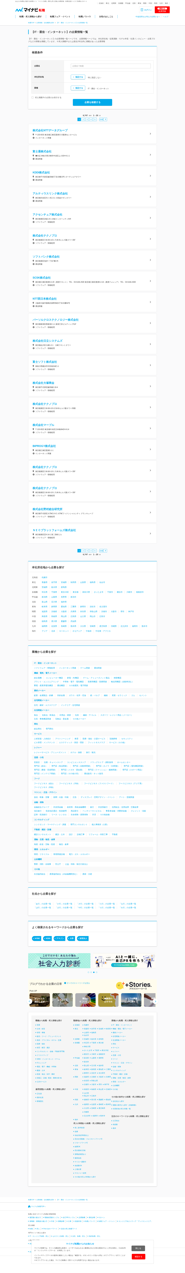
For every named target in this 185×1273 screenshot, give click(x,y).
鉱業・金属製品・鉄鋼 (43, 695)
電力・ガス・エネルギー (79, 854)
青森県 (44, 582)
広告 (75, 797)
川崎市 (129, 592)
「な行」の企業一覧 (127, 904)
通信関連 (98, 668)
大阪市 (114, 611)
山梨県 (54, 597)
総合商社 (38, 729)
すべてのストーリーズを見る (78, 983)
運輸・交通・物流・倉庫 (44, 839)
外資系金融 (58, 807)
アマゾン (60, 938)
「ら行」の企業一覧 (106, 907)
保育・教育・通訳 (43, 1048)
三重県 (73, 606)
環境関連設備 (59, 854)
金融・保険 (39, 802)
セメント (143, 695)
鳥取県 (44, 616)
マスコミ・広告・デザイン (45, 792)
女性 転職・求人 (78, 1236)
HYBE (37, 938)
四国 (155, 3)
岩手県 (54, 582)
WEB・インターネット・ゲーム (48, 1059)
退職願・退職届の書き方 (38, 1221)
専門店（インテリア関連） (45, 773)
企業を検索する (93, 102)
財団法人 (83, 938)
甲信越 (127, 3)
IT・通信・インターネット (45, 663)
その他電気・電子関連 (78, 685)
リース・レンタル (59, 814)
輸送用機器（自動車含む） (122, 682)
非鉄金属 (61, 695)
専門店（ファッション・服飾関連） (103, 770)
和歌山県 (93, 611)
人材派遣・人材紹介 (42, 739)
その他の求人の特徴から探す (85, 1177)
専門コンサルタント (78, 824)
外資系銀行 (103, 807)
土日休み (116, 1121)
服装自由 (78, 1158)
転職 (31, 1229)
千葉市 (110, 592)
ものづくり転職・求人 (60, 1236)
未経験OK (78, 1166)
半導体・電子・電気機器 (73, 682)
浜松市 (92, 606)
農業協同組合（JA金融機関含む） (64, 874)
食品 (36, 715)
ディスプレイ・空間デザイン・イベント (98, 797)
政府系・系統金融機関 (76, 807)
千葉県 (54, 592)
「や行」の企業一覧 (85, 907)
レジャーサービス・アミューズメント (50, 752)
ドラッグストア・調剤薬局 (101, 762)
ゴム (133, 695)
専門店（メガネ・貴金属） (72, 770)
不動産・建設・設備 (42, 829)
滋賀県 (44, 611)
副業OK (77, 1147)
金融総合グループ (41, 807)
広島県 (73, 616)
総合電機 (38, 678)
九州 (161, 3)
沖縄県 (114, 626)
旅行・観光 (90, 752)
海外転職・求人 (94, 1236)
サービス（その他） (117, 742)
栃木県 (54, 587)
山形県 (83, 582)
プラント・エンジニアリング (46, 682)
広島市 (102, 616)
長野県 (64, 597)
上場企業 (78, 1169)
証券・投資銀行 (40, 814)
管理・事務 (41, 1033)
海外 (166, 3)
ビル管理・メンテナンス (44, 742)
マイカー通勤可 (80, 1162)
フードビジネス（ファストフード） (99, 783)
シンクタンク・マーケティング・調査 (50, 824)
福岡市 (135, 626)
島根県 (54, 616)
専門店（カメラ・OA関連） (107, 766)
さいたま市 (98, 592)
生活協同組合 (39, 874)
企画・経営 (41, 1029)
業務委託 (40, 1101)
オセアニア (77, 631)
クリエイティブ (42, 1055)
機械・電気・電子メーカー (45, 673)
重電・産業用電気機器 (43, 685)
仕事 (69, 1221)
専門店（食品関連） (60, 766)
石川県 (54, 602)
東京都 (75, 592)
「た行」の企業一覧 (106, 904)
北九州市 (124, 626)
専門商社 (49, 729)
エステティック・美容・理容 (71, 742)
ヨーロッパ (64, 631)
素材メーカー (40, 690)
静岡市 (83, 606)
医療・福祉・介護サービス (94, 739)
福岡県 (44, 626)
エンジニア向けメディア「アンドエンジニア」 (136, 1221)
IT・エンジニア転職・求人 (39, 1236)
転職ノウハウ (85, 16)
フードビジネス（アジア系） (131, 783)
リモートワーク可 (81, 1143)
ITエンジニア (41, 1063)
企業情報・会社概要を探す (45, 22)
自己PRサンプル (69, 1217)
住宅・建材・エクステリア (45, 705)
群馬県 (64, 587)
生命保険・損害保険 (79, 814)
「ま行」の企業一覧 (63, 907)
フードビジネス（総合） (44, 783)
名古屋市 (103, 606)
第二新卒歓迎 (80, 1128)
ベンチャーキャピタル (92, 811)
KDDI (48, 938)
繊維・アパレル (89, 715)
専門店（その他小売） (70, 773)
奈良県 (83, 611)
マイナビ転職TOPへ (38, 1206)
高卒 (114, 1128)
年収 (52, 1221)
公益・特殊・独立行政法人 (76, 864)
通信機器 (61, 685)
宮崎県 (92, 626)
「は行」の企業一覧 (42, 907)
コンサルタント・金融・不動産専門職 (50, 1051)
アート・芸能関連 (126, 797)
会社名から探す (118, 1101)
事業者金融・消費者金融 (116, 811)
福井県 (64, 602)
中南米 (89, 631)
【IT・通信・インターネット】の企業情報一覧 (72, 22)
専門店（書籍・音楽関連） (45, 770)
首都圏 (120, 3)
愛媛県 (64, 621)
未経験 (115, 1124)
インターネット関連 (67, 668)
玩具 (77, 715)
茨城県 (44, 587)
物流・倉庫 (64, 844)
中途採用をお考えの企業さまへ (148, 17)
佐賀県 (54, 626)
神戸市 (131, 611)
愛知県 (64, 606)
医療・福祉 (41, 1044)
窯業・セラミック (119, 695)
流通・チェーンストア (53, 762)
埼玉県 (44, 592)
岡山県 (64, 616)
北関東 (113, 3)
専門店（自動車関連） (82, 766)
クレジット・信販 (138, 811)
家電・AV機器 (73, 678)
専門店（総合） (40, 766)
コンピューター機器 (54, 678)
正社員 (39, 1094)
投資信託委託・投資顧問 (56, 811)
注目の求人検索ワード (69, 1229)
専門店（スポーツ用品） (132, 770)
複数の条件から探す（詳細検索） (125, 1105)
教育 (76, 739)
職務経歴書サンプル (52, 1217)
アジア (44, 631)
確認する (138, 1256)
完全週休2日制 (80, 1150)
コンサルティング (41, 819)
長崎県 (64, 626)
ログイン (148, 10)
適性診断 (92, 1217)
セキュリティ (127, 739)
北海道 (101, 3)
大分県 (83, 626)
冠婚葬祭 (113, 739)
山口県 (83, 616)
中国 (150, 3)
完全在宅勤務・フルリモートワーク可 (88, 1139)
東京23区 (65, 592)
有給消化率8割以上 (82, 1135)
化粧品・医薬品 (48, 715)
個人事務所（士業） (100, 824)
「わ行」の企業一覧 (127, 907)
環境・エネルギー (41, 849)
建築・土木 (41, 1070)
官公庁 (58, 864)
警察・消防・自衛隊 (42, 864)
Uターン (102, 1217)
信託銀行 (38, 811)
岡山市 (92, 616)
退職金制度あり (80, 1154)
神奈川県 (86, 592)
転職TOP (31, 22)
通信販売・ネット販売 (93, 773)
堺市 (122, 611)
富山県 (44, 602)
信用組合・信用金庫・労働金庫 (125, 807)
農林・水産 (87, 874)
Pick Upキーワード (50, 1229)
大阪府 (64, 611)
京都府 (54, 611)
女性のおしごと (106, 16)
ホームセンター (123, 762)
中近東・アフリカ (103, 631)
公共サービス (42, 1082)
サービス (38, 734)
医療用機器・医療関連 (97, 682)
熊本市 (144, 626)
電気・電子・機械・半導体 (46, 1067)
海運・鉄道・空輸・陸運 (44, 844)
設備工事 (81, 834)
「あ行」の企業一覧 (42, 904)
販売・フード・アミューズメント (49, 1036)
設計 (71, 834)
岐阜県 (44, 606)
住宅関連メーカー (41, 700)
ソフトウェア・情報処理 (44, 668)
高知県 (73, 621)
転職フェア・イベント (60, 16)
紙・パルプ (95, 695)
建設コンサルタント (42, 834)
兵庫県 (73, 611)
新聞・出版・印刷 (61, 797)
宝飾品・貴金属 (62, 719)
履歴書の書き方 (35, 1217)
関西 (144, 3)
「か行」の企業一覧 (63, 904)
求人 (38, 1229)
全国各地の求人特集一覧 (122, 1109)
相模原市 (140, 592)
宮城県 (64, 582)
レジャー (38, 747)
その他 (37, 869)
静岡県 (54, 606)
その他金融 (105, 814)
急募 (76, 1131)
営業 (38, 1025)
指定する (79, 77)
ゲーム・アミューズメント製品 (96, 678)
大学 (72, 938)
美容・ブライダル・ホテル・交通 (49, 1040)
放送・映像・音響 (41, 797)
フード (37, 778)
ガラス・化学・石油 (77, 695)
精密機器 (117, 678)
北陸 (134, 3)
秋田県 (73, 582)
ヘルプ (165, 17)
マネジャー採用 (80, 1173)
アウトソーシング (62, 739)
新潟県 (44, 597)
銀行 (92, 807)
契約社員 (40, 1097)
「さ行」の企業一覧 (85, 904)
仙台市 (102, 582)
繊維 (106, 695)
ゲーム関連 (85, 668)
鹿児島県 (103, 626)
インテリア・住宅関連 (70, 705)
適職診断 (61, 1221)
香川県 (54, 621)
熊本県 (73, 626)
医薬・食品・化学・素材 (46, 1074)
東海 (139, 3)
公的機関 (38, 859)
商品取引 (74, 811)
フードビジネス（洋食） (69, 783)
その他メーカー (79, 719)
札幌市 (44, 577)
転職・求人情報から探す (31, 16)
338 (101, 119)
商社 (36, 724)
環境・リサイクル (41, 854)
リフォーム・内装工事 (98, 834)
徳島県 (44, 621)
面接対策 (78, 1221)
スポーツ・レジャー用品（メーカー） (116, 715)
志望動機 (82, 1217)
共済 (94, 814)
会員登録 (162, 10)
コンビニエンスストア (76, 762)
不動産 (115, 834)
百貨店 (37, 762)
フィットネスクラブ (96, 742)
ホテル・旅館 (76, 752)
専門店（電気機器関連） (134, 766)
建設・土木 (60, 834)
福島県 (92, 582)
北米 (53, 631)
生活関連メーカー (41, 710)
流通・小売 (39, 757)
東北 (107, 3)
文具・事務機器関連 (42, 719)
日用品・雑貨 (65, 715)
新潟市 (73, 597)
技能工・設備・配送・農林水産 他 (49, 1078)
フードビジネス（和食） (44, 787)
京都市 (104, 611)
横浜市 (120, 592)
